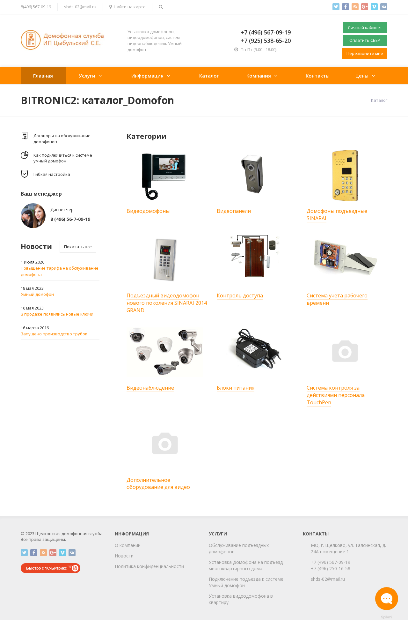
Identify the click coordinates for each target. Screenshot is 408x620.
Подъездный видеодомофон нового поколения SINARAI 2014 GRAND (167, 303)
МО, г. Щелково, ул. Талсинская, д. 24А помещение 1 (348, 548)
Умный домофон (37, 294)
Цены (361, 75)
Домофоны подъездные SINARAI (337, 214)
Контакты (318, 75)
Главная (43, 75)
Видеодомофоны (148, 210)
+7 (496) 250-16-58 (330, 568)
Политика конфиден (136, 566)
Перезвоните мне (364, 53)
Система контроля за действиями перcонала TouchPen (336, 395)
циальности (171, 566)
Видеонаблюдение (150, 387)
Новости (124, 556)
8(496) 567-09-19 (36, 7)
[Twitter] (335, 6)
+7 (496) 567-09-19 (330, 562)
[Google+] (364, 6)
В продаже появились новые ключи (57, 314)
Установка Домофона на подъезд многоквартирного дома (246, 565)
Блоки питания (235, 387)
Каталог (209, 75)
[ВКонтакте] (383, 6)
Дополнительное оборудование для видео (158, 483)
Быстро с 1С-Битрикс (46, 568)
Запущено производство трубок (54, 334)
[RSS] (355, 6)
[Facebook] (345, 6)
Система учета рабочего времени (337, 299)
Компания (258, 75)
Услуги (87, 75)
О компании (128, 545)
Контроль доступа (240, 295)
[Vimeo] (374, 6)
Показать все (78, 247)
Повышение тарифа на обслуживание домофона (59, 271)
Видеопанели (234, 210)
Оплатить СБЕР (364, 40)
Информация (147, 75)
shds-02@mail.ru (80, 7)
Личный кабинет (365, 27)
